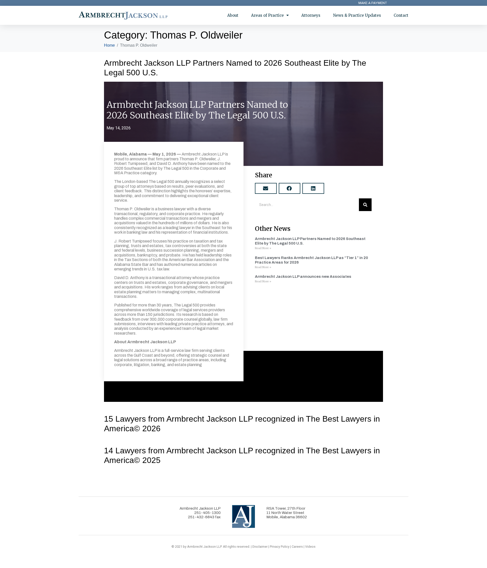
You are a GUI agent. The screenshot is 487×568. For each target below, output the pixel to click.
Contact (401, 15)
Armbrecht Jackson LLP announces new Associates (303, 276)
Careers (297, 546)
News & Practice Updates (357, 15)
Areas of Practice (267, 15)
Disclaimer (260, 546)
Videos (310, 546)
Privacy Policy (279, 546)
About (232, 15)
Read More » (263, 248)
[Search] (365, 204)
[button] (266, 188)
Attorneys (310, 15)
